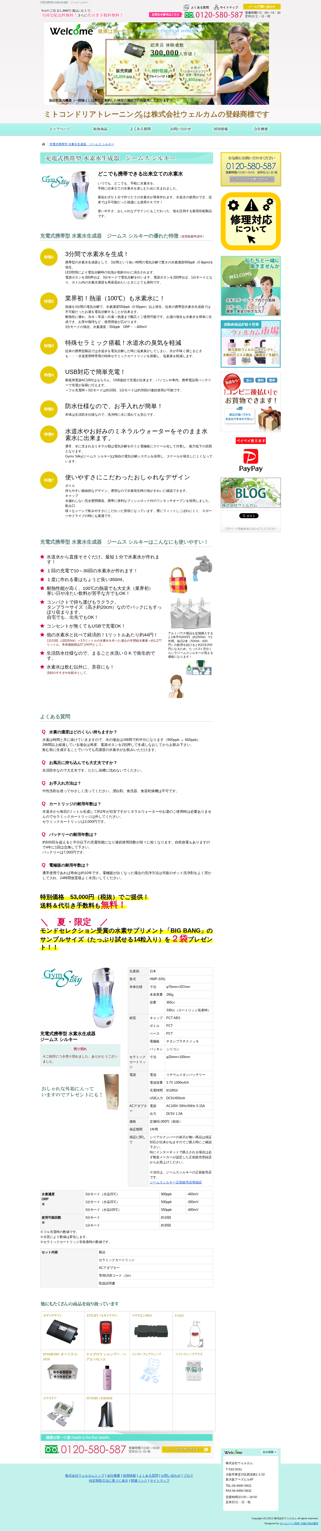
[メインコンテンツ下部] (64, 1436)
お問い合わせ (180, 129)
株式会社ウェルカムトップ (84, 1475)
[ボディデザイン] (62, 1345)
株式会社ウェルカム (60, 129)
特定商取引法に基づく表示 (108, 1480)
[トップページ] (43, 144)
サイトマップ (160, 1480)
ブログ (188, 1475)
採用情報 (221, 129)
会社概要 (261, 129)
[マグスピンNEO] (151, 1345)
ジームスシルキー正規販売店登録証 (176, 1182)
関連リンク (139, 1480)
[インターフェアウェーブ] (151, 1384)
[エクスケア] (62, 1428)
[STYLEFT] (106, 1345)
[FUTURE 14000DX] (106, 1428)
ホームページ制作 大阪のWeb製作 (299, 1523)
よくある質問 (140, 129)
